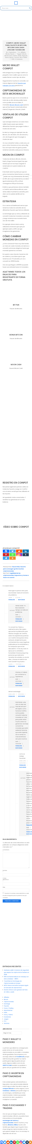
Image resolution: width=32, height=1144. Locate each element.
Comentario (5, 850)
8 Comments (19, 59)
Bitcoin (8, 54)
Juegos (6, 1019)
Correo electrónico (5, 879)
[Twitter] (12, 551)
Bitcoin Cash (8, 55)
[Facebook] (6, 551)
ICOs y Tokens (8, 1015)
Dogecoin (24, 55)
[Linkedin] (26, 551)
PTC (5, 1021)
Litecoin (16, 57)
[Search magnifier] (30, 8)
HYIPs (5, 1012)
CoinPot (14, 55)
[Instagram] (19, 554)
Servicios (6, 1023)
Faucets (12, 54)
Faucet (7, 57)
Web (4, 887)
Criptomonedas (9, 1002)
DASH (19, 55)
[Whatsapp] (12, 554)
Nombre (5, 871)
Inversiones (7, 1017)
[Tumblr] (26, 554)
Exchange (7, 1004)
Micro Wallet (23, 57)
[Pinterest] (6, 554)
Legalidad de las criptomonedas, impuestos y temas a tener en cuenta (16, 575)
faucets (11, 57)
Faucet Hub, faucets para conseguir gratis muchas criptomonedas (14, 569)
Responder (21, 599)
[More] (12, 558)
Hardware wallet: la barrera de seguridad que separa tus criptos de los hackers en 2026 (16, 972)
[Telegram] (6, 558)
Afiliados (23, 52)
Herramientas (8, 1010)
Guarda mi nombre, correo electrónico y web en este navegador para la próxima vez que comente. (16, 895)
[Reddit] (19, 551)
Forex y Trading (8, 1008)
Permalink (11, 599)
